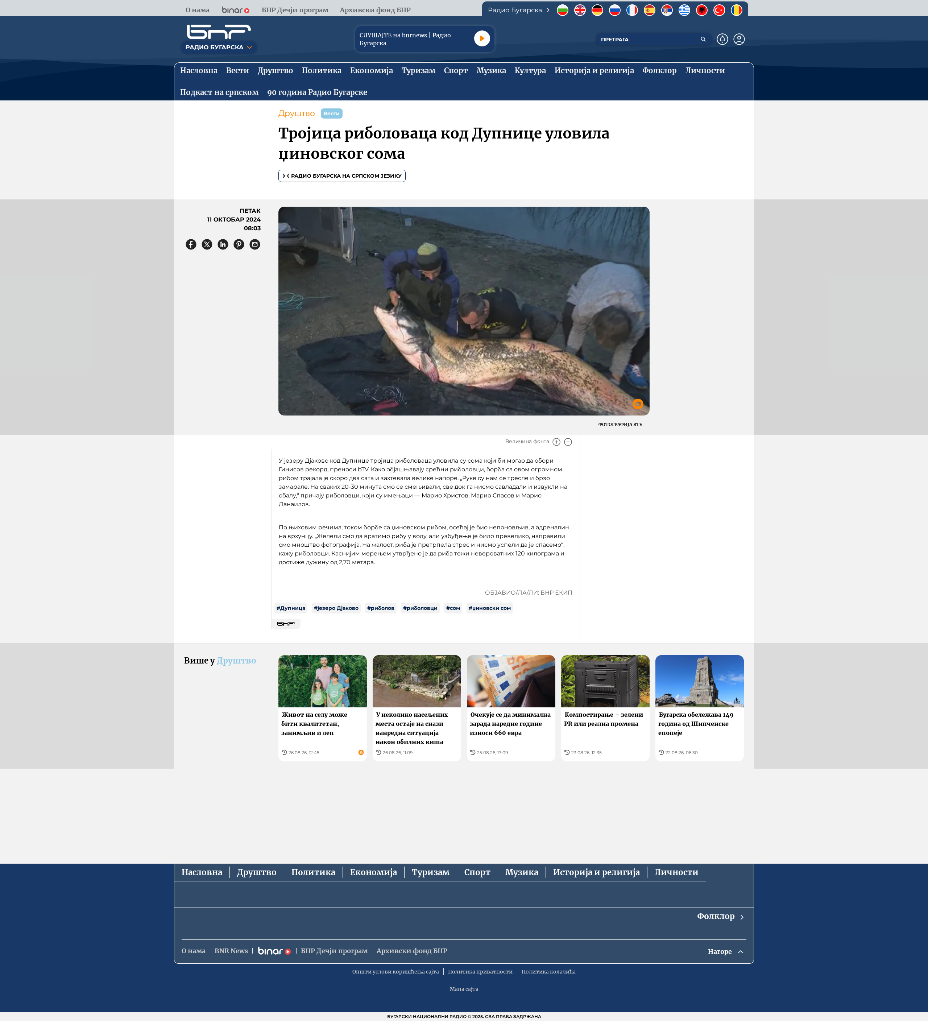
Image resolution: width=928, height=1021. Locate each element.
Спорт (477, 872)
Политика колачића (549, 971)
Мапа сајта (464, 989)
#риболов (380, 608)
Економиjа (373, 872)
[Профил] (739, 39)
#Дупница (291, 608)
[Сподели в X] (207, 244)
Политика (313, 872)
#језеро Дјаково (336, 608)
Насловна (202, 872)
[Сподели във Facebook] (191, 244)
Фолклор (716, 916)
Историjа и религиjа (596, 872)
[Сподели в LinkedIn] (223, 244)
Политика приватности (480, 971)
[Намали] (568, 442)
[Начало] (219, 32)
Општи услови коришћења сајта (395, 971)
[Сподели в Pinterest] (239, 244)
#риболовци (420, 608)
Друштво (296, 113)
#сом (453, 608)
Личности (677, 872)
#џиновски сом (490, 608)
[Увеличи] (556, 442)
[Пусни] (482, 38)
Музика (521, 872)
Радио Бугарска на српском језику (346, 176)
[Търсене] (703, 39)
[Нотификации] (722, 39)
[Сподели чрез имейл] (255, 244)
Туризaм (431, 872)
